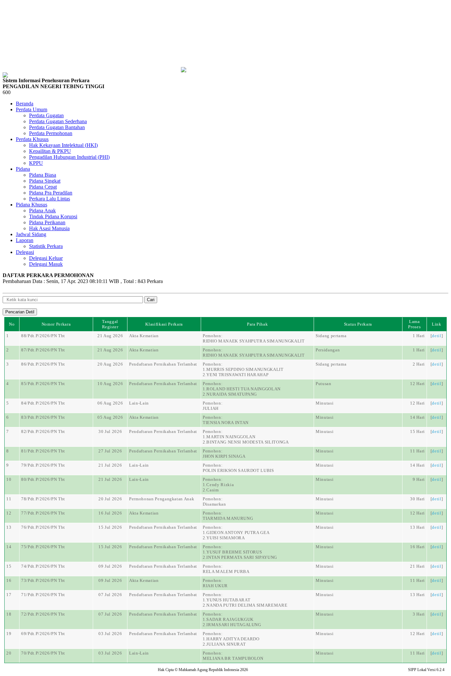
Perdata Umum (31, 109)
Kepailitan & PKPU (50, 151)
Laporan (24, 240)
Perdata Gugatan (46, 115)
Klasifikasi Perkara (164, 324)
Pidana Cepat (43, 187)
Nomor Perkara (56, 324)
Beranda (24, 103)
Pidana (23, 169)
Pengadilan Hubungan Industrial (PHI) (69, 157)
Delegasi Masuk (46, 264)
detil (436, 335)
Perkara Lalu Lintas (49, 198)
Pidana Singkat (44, 181)
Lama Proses (414, 324)
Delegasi (25, 252)
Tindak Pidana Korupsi (53, 216)
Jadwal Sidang (31, 234)
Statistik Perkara (46, 246)
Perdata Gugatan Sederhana (58, 121)
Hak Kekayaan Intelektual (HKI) (63, 145)
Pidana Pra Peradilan (50, 193)
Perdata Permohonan (50, 133)
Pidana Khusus (31, 204)
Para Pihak (257, 324)
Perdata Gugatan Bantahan (57, 127)
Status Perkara (358, 324)
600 (7, 92)
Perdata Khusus (32, 139)
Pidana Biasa (42, 175)
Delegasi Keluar (46, 258)
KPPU (36, 163)
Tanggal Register (110, 324)
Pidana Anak (42, 210)
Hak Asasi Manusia (49, 228)
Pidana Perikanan (47, 222)
